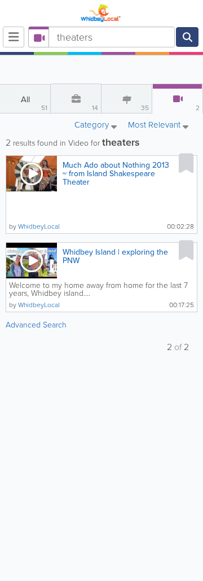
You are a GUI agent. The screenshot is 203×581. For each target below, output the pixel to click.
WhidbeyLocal (39, 226)
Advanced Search (36, 325)
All (34, 103)
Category (92, 125)
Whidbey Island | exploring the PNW (115, 256)
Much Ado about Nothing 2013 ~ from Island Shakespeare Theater (116, 173)
